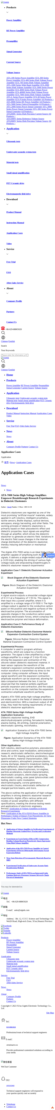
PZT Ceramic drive (14, 968)
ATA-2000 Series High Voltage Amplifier (27, 86)
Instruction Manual (28, 413)
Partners (24, 447)
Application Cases (44, 413)
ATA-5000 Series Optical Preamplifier (22, 104)
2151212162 (10, 1085)
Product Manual (13, 413)
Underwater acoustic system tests (34, 398)
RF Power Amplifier (29, 385)
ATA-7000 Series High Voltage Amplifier (32, 95)
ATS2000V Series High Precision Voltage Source (27, 121)
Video (8, 416)
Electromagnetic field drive (22, 403)
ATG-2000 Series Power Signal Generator (24, 107)
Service (4, 975)
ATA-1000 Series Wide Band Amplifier (23, 85)
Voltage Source (41, 388)
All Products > (47, 99)
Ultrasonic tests (12, 398)
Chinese (4, 341)
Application (6, 956)
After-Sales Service (28, 426)
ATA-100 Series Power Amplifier (20, 78)
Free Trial (10, 426)
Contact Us (33, 447)
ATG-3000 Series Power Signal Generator (29, 108)
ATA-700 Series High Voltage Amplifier (32, 83)
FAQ (17, 426)
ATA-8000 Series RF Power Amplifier (22, 102)
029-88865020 (11, 1027)
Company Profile (13, 447)
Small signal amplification (29, 400)
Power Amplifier (13, 385)
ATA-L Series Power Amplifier (19, 97)
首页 (6, 462)
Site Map (50, 1013)
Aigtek (9, 507)
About (3, 994)
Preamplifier (44, 385)
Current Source (27, 388)
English (11, 341)
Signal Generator (13, 388)
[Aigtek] (5, 2)
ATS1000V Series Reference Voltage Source (25, 119)
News (8, 436)
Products (4, 937)
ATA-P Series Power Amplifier (28, 99)
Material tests (11, 400)
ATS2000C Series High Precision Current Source (27, 114)
